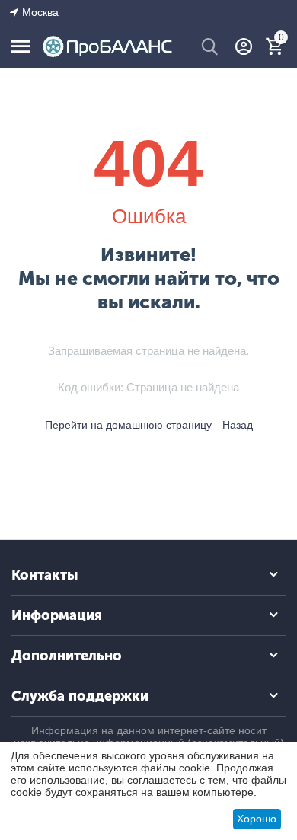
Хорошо (256, 819)
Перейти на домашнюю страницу (128, 425)
